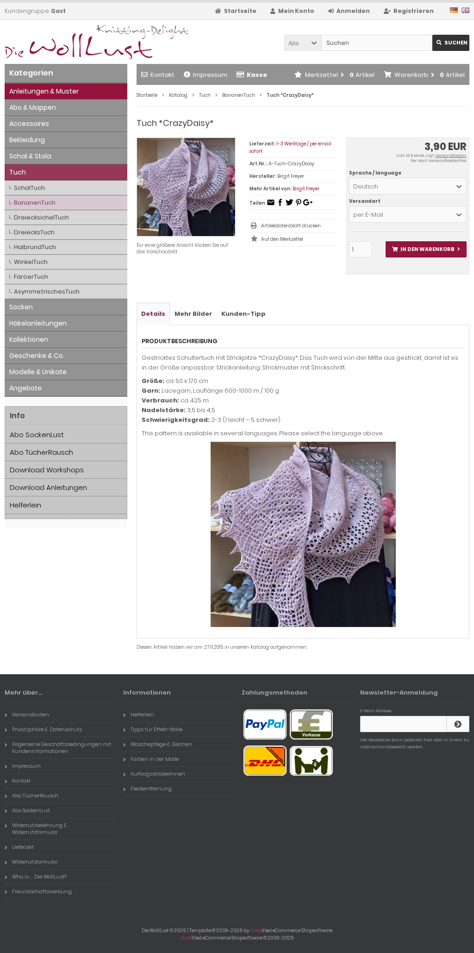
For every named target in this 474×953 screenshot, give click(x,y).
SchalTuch (29, 187)
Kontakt (162, 74)
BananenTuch (35, 202)
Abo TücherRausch (41, 452)
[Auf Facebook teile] (280, 205)
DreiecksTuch (34, 232)
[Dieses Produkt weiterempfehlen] (270, 205)
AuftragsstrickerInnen (158, 773)
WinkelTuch (31, 261)
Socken (21, 307)
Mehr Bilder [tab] (193, 313)
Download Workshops (47, 470)
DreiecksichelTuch (41, 217)
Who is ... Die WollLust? (39, 876)
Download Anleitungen (48, 487)
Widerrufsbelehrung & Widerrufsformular (39, 828)
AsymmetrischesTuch (47, 291)
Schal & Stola (30, 156)
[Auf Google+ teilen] (307, 205)
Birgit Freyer (306, 188)
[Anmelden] (458, 724)
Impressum (210, 74)
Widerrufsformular (35, 861)
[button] (302, 43)
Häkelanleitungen (38, 323)
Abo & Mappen (32, 107)
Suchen (451, 42)
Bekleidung (27, 139)
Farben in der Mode (155, 759)
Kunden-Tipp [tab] (243, 313)
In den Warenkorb (425, 249)
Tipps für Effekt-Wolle (156, 729)
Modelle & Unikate (38, 371)
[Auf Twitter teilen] (289, 205)
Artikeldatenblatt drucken (291, 225)
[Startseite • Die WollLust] (66, 42)
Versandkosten (451, 155)
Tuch (17, 172)
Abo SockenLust (37, 434)
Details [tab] (153, 313)
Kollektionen (28, 339)
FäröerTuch (31, 276)
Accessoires (29, 123)
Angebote (25, 388)
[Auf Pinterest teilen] (298, 205)
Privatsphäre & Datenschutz (47, 729)
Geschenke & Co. (36, 355)
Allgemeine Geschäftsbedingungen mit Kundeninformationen (61, 747)
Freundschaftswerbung (42, 891)
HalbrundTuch (35, 247)
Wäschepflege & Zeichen (161, 744)
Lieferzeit (23, 847)
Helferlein (25, 505)
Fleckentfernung (151, 788)
